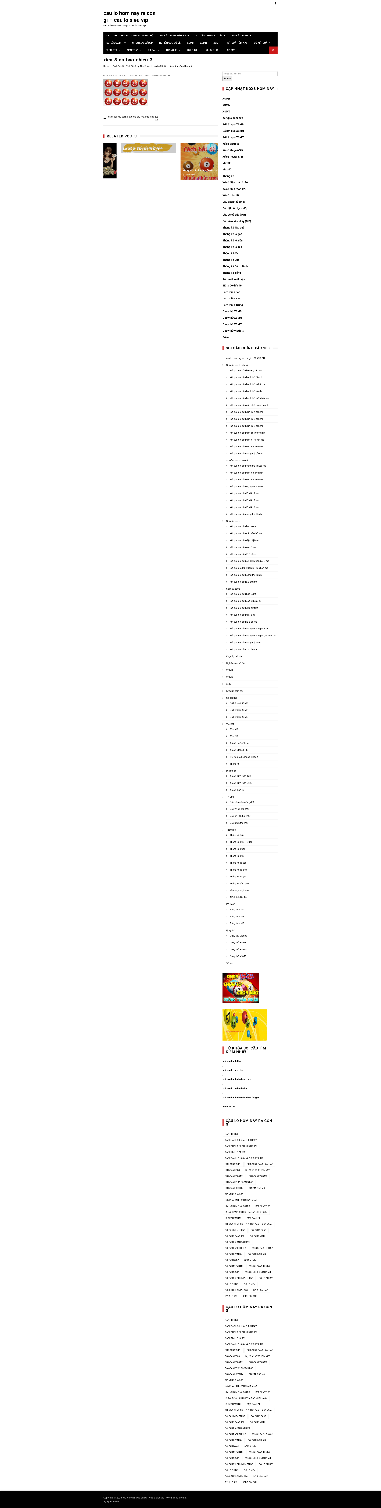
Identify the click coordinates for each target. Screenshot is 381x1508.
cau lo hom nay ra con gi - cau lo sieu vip (144, 75)
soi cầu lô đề (232, 1260)
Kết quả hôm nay (237, 42)
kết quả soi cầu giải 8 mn (243, 547)
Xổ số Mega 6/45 (232, 150)
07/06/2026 (113, 153)
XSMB (190, 42)
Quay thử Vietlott (233, 330)
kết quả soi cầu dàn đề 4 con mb (184, 170)
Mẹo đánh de (253, 1218)
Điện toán (133, 50)
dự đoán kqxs (232, 1170)
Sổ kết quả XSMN (233, 130)
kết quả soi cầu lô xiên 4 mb (244, 507)
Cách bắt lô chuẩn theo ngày (241, 1140)
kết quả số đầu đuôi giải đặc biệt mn (249, 568)
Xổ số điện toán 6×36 (241, 783)
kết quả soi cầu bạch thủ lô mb (124, 148)
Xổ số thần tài (230, 195)
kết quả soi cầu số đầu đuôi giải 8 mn (249, 561)
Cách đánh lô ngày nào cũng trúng (244, 1158)
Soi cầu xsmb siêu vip (173, 35)
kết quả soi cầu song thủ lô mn (246, 575)
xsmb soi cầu (250, 1296)
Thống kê (171, 50)
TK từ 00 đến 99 (232, 285)
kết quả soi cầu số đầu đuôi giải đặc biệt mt (253, 635)
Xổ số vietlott (230, 143)
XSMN (203, 42)
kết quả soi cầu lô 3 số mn (243, 554)
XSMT (216, 42)
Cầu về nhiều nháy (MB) (236, 221)
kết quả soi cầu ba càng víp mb (246, 370)
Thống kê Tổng (231, 272)
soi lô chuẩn (231, 1284)
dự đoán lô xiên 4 (234, 1188)
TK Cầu (152, 50)
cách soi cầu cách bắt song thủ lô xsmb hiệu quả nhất (133, 118)
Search (227, 78)
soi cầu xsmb (232, 1272)
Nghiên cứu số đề (170, 42)
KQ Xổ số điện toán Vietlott (244, 757)
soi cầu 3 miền (257, 1236)
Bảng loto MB (237, 923)
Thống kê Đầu (230, 253)
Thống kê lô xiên (232, 240)
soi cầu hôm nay (233, 1254)
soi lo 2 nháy (266, 1278)
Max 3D (226, 163)
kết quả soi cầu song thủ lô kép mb (248, 465)
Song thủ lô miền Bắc (236, 1290)
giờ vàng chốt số (234, 1194)
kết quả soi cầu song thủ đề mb (246, 453)
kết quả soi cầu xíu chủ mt (243, 649)
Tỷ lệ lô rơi (231, 1296)
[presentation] (207, 147)
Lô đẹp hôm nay (233, 1218)
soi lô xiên (249, 1284)
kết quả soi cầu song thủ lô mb (246, 514)
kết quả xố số (263, 1206)
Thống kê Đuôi (231, 259)
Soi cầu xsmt (114, 42)
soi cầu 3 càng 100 (234, 1236)
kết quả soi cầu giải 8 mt (242, 614)
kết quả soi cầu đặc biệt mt (244, 608)
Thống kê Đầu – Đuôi (235, 266)
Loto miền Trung (232, 305)
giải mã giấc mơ (257, 1188)
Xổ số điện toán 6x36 (235, 182)
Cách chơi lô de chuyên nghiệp (241, 1146)
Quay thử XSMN (232, 317)
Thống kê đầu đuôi (233, 227)
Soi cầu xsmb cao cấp (208, 35)
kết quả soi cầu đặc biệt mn (244, 540)
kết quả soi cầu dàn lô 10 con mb (247, 439)
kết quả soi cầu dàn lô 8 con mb (246, 472)
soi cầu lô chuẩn (257, 1254)
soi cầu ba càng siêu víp (237, 1242)
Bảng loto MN (237, 916)
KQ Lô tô (192, 50)
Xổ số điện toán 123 (234, 188)
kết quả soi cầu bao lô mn (243, 526)
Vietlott (111, 50)
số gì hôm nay (260, 1290)
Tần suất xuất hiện (233, 279)
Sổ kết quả (260, 42)
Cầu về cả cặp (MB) (234, 214)
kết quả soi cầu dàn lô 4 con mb (246, 446)
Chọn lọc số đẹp (142, 42)
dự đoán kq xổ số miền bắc (239, 1182)
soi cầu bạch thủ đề (262, 1248)
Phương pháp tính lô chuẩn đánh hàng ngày (248, 1224)
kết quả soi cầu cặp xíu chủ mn (246, 533)
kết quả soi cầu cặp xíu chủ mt (245, 601)
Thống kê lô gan (232, 234)
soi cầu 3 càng (258, 1230)
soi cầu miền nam (234, 1266)
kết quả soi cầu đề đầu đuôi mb (246, 486)
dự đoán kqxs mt (258, 1176)
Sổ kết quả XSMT (233, 137)
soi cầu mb (250, 1260)
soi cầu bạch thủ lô (235, 1248)
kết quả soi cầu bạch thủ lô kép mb (248, 384)
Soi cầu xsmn (240, 35)
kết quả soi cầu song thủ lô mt (245, 642)
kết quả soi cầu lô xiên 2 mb (244, 493)
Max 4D (226, 169)
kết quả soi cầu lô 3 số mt (243, 621)
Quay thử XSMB (232, 311)
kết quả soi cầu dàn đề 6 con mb (246, 419)
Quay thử (212, 50)
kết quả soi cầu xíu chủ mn (243, 581)
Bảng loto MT (237, 909)
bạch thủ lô (231, 1134)
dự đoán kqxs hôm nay (257, 1170)
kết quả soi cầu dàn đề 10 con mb (247, 432)
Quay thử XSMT (232, 324)
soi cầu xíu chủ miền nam (258, 1272)
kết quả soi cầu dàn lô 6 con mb (246, 479)
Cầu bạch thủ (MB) (233, 201)
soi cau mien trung (235, 1230)
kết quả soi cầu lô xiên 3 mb (244, 500)
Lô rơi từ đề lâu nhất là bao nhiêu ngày (246, 1212)
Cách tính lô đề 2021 (236, 1152)
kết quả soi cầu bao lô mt (243, 594)
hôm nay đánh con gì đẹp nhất (241, 1200)
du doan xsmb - (233, 1164)
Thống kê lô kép (232, 246)
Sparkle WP (113, 1501)
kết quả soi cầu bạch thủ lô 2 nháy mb (249, 398)
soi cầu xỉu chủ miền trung (239, 1278)
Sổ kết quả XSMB (233, 124)
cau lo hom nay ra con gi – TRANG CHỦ (129, 35)
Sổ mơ (231, 50)
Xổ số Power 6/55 (232, 156)
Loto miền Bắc (231, 292)
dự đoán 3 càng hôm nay (260, 1164)
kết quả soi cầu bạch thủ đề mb (246, 377)
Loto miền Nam (231, 298)
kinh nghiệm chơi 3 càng (237, 1206)
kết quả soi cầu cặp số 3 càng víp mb (249, 405)
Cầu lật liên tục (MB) (235, 208)
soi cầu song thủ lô (259, 1266)
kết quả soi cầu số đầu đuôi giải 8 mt (249, 628)
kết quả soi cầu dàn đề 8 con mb (246, 426)
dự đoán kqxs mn (234, 1176)
